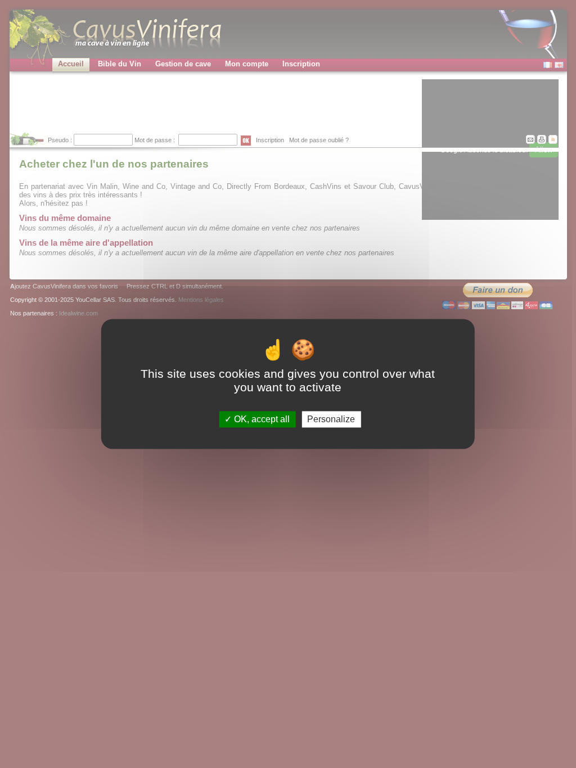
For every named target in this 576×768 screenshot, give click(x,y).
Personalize (331, 419)
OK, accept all (261, 419)
